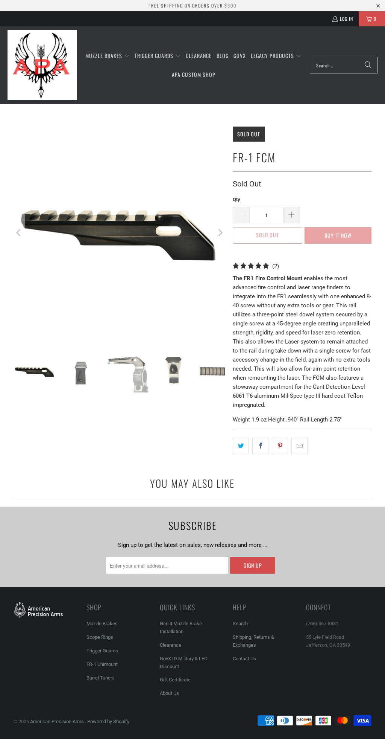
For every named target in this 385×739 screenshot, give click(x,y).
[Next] (220, 233)
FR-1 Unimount (102, 664)
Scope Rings (99, 637)
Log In (346, 18)
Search (240, 623)
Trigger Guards (102, 650)
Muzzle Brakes (102, 623)
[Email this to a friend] (299, 446)
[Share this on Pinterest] (280, 446)
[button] (107, 56)
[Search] (368, 65)
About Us (169, 693)
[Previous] (19, 233)
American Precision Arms (57, 721)
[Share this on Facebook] (260, 446)
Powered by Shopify (108, 721)
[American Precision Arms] (42, 65)
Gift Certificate (175, 680)
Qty (236, 199)
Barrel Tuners (100, 678)
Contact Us (244, 658)
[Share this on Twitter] (241, 446)
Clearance (170, 645)
